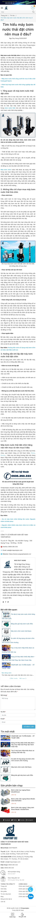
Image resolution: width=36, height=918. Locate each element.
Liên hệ (3, 901)
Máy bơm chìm (6, 169)
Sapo (22, 910)
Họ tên (3, 712)
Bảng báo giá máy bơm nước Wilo (22, 624)
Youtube (22, 820)
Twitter (15, 820)
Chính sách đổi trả (24, 891)
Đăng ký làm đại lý (6, 899)
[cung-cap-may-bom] (18, 2)
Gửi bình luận (29, 726)
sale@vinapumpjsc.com (12, 862)
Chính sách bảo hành (25, 894)
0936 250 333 (13, 865)
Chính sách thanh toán (25, 886)
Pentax (3, 455)
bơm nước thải (10, 108)
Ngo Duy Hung (20, 560)
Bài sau (22, 678)
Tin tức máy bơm (6, 894)
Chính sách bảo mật (25, 896)
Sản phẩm (4, 891)
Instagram (30, 820)
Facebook (7, 820)
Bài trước (14, 678)
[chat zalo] (30, 897)
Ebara (33, 453)
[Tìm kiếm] (33, 12)
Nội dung (4, 695)
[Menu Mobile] (2, 8)
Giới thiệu (4, 889)
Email (3, 719)
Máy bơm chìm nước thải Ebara (21, 631)
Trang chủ (4, 886)
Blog (2, 896)
